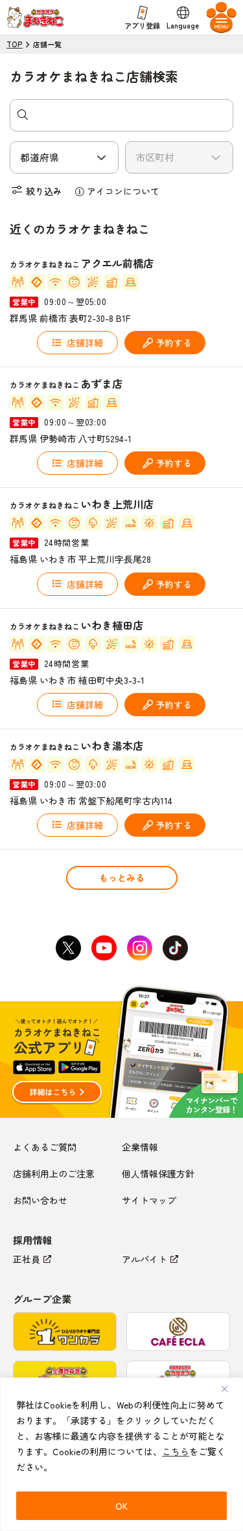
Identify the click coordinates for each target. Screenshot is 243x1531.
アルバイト (144, 1259)
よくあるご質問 (44, 1146)
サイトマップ (149, 1200)
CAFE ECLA (178, 1331)
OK (121, 1505)
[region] (121, 1454)
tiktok (175, 948)
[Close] (229, 1388)
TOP (14, 44)
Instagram (139, 948)
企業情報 (140, 1146)
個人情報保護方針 (158, 1173)
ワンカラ (65, 1331)
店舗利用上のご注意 (54, 1173)
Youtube (104, 948)
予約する (174, 342)
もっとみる (122, 877)
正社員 (26, 1259)
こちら (175, 1451)
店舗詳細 (85, 342)
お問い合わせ (40, 1200)
